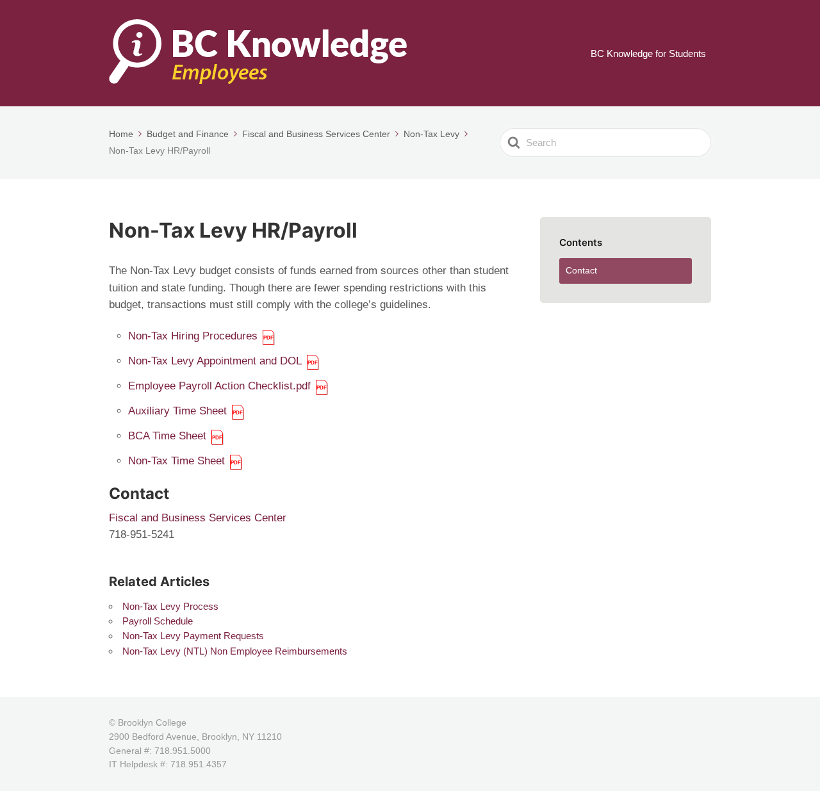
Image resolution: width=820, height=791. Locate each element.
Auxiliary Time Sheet (177, 411)
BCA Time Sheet (167, 436)
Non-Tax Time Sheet (176, 461)
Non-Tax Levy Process (170, 606)
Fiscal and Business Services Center (197, 518)
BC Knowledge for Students (648, 53)
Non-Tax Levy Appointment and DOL (215, 361)
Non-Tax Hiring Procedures (193, 336)
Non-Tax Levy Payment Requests (193, 635)
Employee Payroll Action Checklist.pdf (219, 386)
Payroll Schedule (157, 621)
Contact (581, 270)
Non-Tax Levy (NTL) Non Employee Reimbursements (234, 651)
